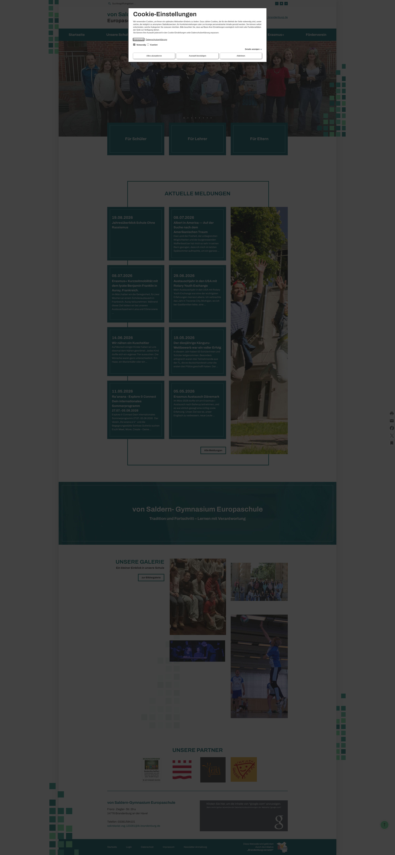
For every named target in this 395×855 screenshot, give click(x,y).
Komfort (154, 45)
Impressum (138, 39)
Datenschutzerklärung (156, 39)
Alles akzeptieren (154, 56)
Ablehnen (241, 56)
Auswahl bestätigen (197, 56)
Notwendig (141, 45)
